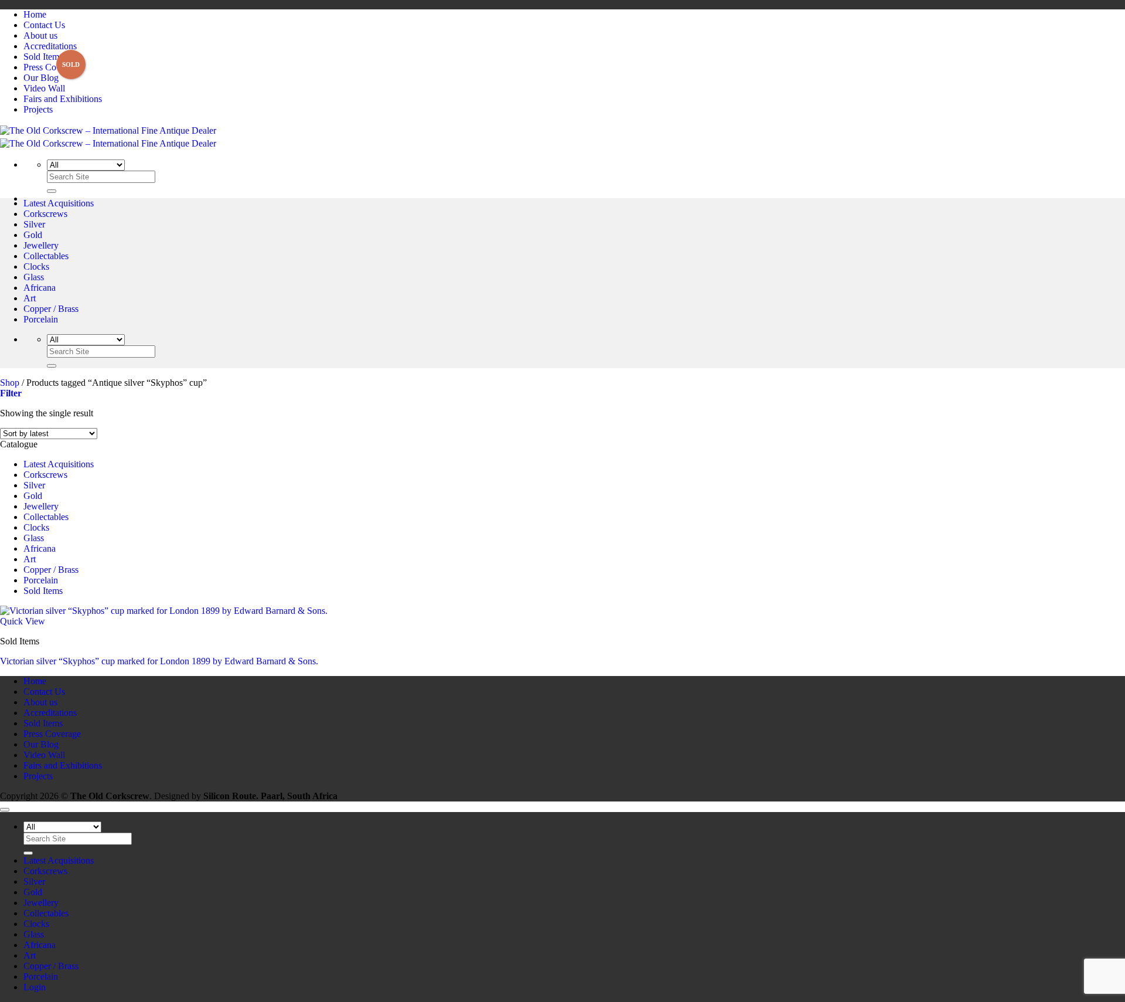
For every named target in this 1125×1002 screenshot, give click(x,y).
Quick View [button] (22, 621)
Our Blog (41, 78)
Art (29, 298)
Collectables (46, 256)
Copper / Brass (51, 309)
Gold (32, 235)
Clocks (36, 266)
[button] (11, 393)
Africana (39, 288)
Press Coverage (52, 67)
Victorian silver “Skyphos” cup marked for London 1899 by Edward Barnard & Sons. (159, 661)
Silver (34, 224)
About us (40, 35)
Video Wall (44, 88)
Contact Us (44, 25)
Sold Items (43, 57)
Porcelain (40, 319)
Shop (9, 383)
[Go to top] (4, 809)
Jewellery (41, 245)
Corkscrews (45, 214)
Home (34, 14)
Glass (33, 277)
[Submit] (51, 191)
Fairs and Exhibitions (62, 99)
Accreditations (50, 46)
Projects (38, 109)
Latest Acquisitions (58, 203)
